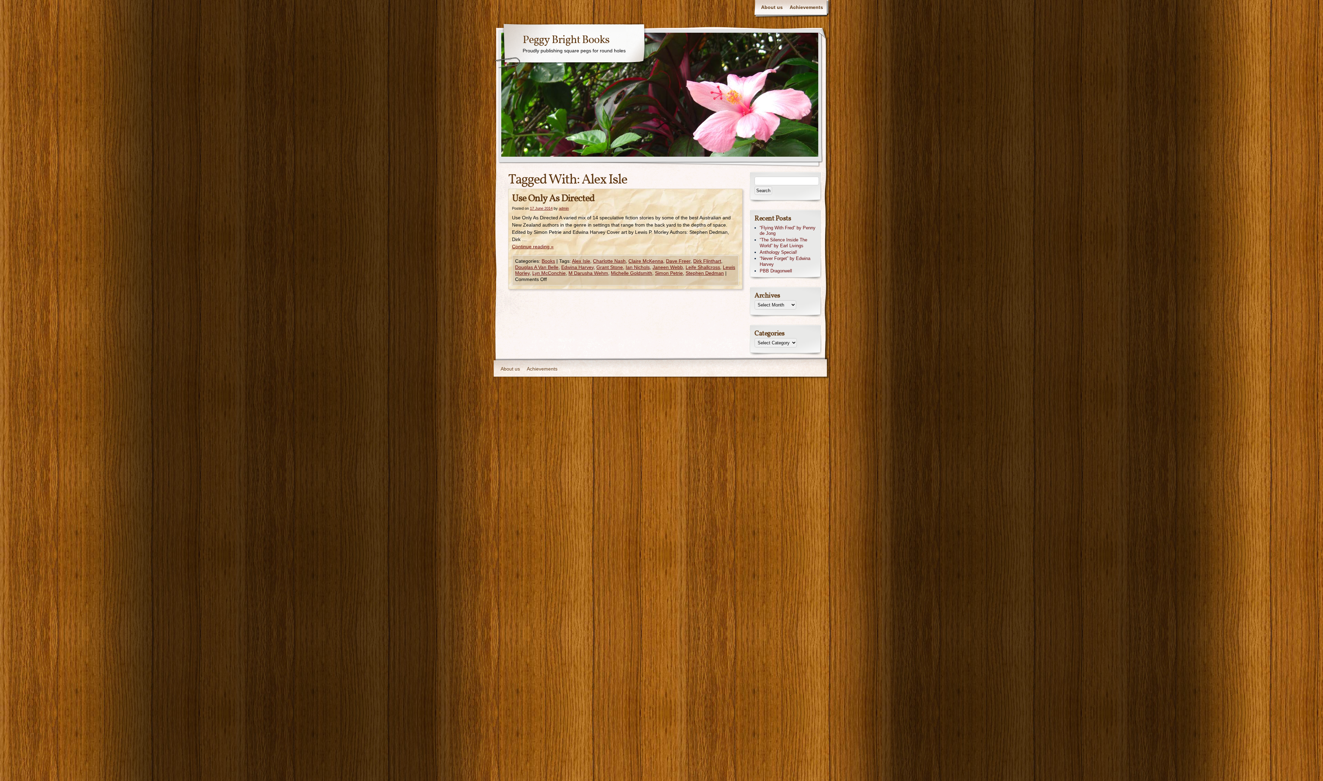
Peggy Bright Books (566, 40)
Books (548, 261)
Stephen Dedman (705, 273)
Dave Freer (678, 261)
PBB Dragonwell (776, 270)
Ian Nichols (638, 267)
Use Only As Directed (553, 198)
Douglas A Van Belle (536, 267)
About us (772, 7)
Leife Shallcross (703, 267)
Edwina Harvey (577, 267)
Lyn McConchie (549, 273)
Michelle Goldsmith (631, 273)
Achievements (806, 7)
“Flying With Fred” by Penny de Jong (788, 230)
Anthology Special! (778, 252)
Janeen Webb (668, 267)
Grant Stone (609, 267)
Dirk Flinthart (707, 261)
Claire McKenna (645, 261)
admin (564, 208)
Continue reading (533, 246)
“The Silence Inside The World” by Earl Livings (783, 242)
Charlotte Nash (609, 261)
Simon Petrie (669, 273)
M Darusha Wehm (588, 273)
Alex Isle (581, 261)
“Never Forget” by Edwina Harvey (785, 261)
